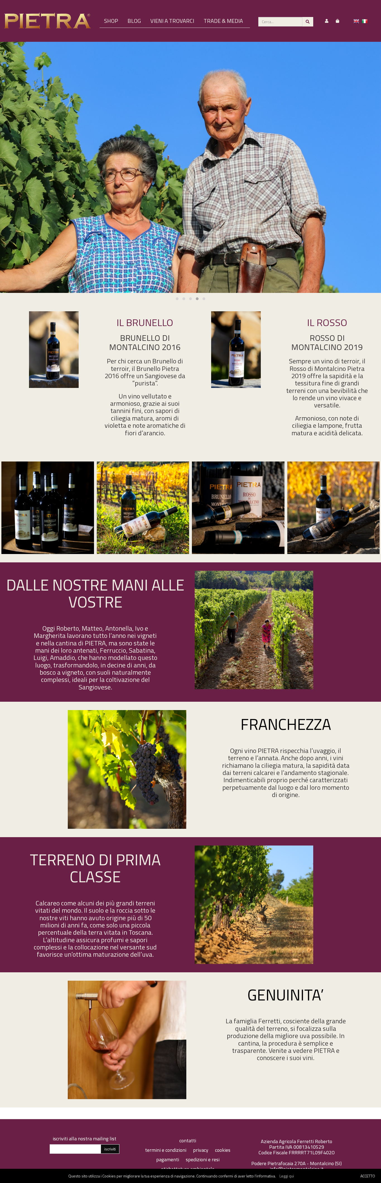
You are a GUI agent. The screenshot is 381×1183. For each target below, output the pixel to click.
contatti (187, 1140)
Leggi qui (286, 1176)
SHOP (111, 20)
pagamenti (168, 1159)
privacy (201, 1150)
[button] (177, 299)
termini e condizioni (166, 1150)
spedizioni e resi (203, 1159)
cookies (222, 1150)
